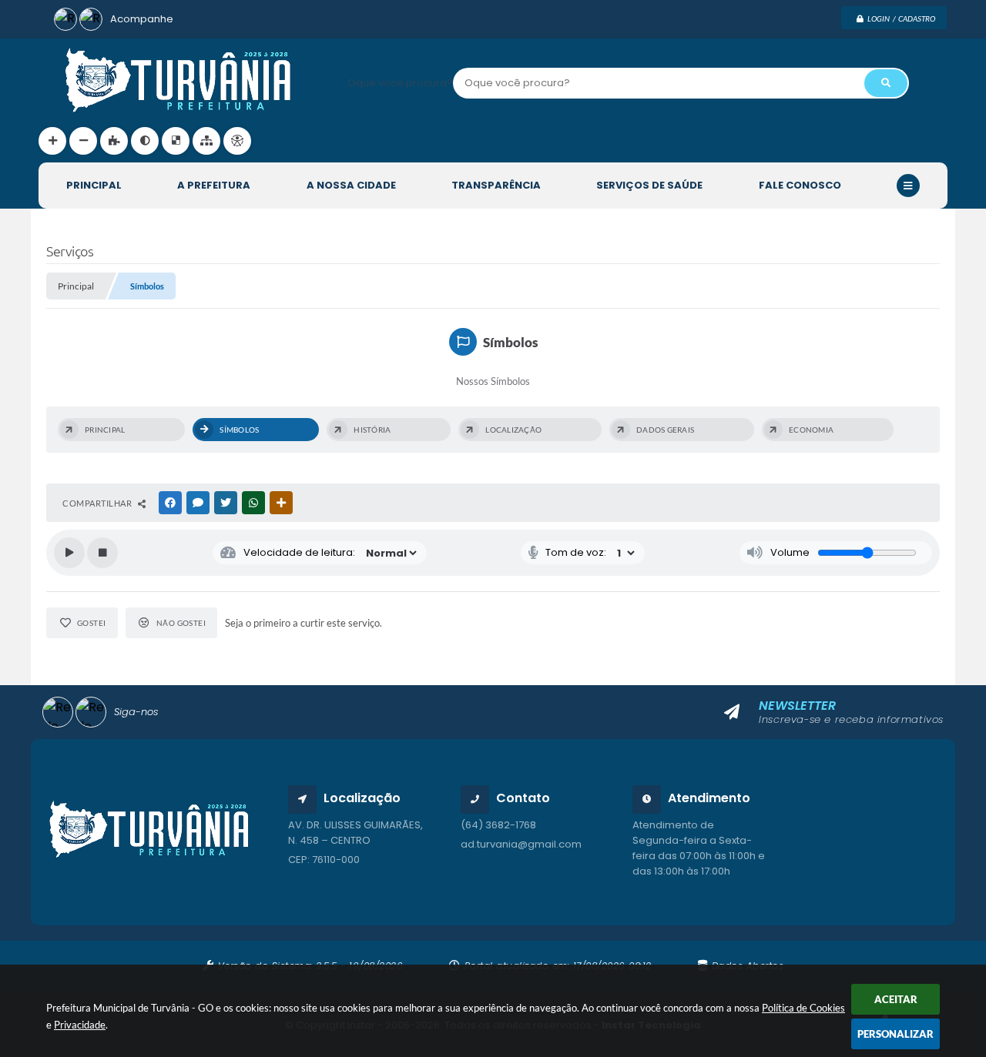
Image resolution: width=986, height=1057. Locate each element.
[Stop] (102, 552)
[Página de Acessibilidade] (237, 141)
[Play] (69, 552)
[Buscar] (885, 83)
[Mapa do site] (206, 141)
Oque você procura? (400, 82)
